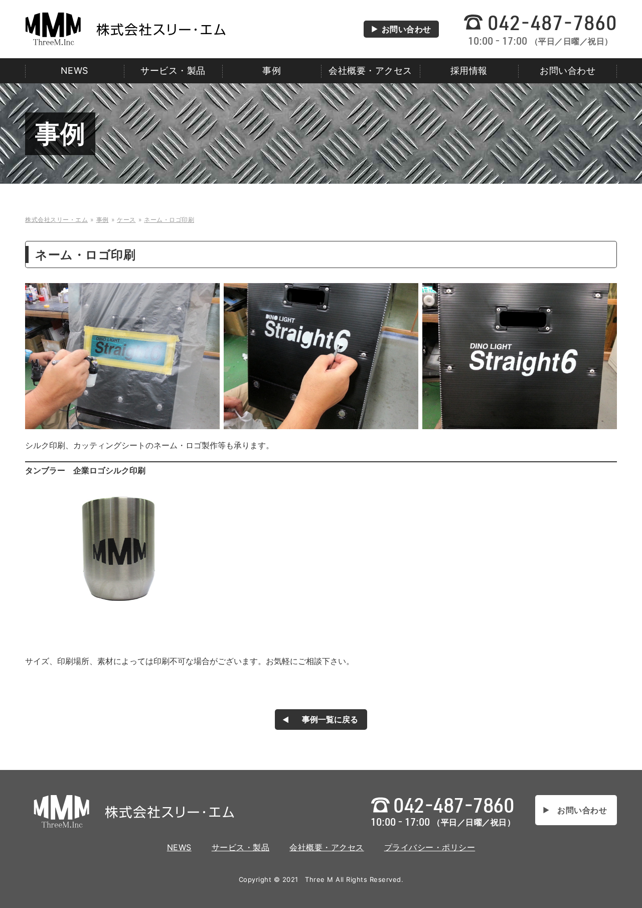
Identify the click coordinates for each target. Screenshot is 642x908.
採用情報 (469, 70)
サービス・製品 (173, 70)
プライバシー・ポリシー (429, 847)
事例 (271, 70)
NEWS (74, 70)
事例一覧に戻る (330, 719)
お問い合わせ (406, 29)
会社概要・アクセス (370, 70)
